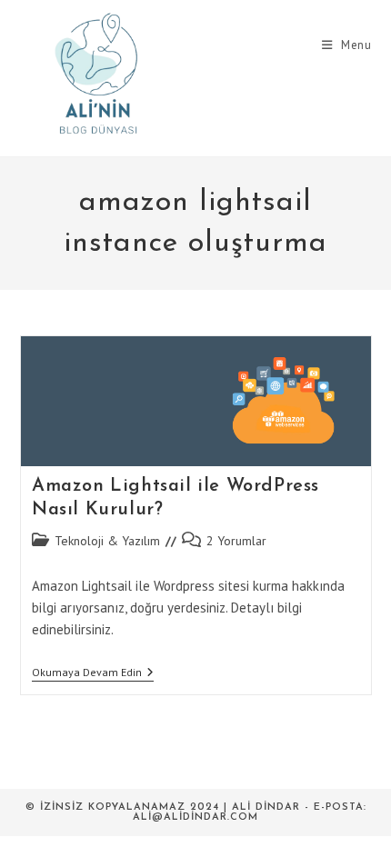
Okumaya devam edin (93, 674)
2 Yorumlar (236, 541)
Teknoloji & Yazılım (107, 541)
